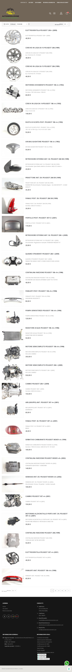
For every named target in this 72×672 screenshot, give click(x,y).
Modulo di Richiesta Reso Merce (45, 652)
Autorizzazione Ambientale (44, 640)
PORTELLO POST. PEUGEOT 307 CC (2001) (41, 218)
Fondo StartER (41, 650)
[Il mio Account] (61, 13)
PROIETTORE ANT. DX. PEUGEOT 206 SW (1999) (43, 178)
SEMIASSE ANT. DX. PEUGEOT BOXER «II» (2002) (43, 477)
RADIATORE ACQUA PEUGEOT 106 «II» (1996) (42, 328)
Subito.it (17, 616)
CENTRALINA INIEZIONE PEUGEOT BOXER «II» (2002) (45, 458)
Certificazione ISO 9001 (43, 644)
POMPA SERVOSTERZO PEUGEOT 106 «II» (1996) (43, 310)
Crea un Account (62, 2)
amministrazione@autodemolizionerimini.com (51, 625)
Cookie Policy (42, 656)
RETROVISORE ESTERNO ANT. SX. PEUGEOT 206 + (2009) (46, 235)
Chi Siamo (38, 2)
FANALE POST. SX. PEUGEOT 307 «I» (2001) (41, 421)
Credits (21, 668)
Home (4, 606)
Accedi (31, 2)
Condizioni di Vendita (42, 637)
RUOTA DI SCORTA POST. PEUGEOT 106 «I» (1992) (44, 122)
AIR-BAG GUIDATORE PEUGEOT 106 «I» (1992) (42, 142)
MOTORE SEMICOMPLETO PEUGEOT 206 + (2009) (43, 365)
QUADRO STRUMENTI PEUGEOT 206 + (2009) (42, 254)
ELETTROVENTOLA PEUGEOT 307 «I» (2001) (41, 552)
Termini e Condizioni (44, 658)
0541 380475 (42, 615)
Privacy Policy (42, 654)
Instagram (8, 616)
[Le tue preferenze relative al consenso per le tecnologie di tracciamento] (69, 669)
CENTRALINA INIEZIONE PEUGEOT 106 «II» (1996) (44, 272)
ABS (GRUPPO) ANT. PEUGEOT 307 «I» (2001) (42, 402)
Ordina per (12, 24)
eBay (13, 616)
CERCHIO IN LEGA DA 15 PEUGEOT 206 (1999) (42, 48)
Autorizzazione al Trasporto (44, 642)
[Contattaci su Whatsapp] (66, 663)
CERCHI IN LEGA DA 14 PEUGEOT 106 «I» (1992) (43, 103)
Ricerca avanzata (49, 2)
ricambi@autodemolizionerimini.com (48, 620)
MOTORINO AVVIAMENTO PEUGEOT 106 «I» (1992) (44, 85)
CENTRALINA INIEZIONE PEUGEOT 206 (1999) (42, 533)
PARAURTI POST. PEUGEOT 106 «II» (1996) (41, 291)
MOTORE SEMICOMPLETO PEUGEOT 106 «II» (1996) (44, 346)
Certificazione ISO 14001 (43, 646)
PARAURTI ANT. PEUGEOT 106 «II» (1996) (40, 570)
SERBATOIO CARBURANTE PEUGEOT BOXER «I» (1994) (45, 439)
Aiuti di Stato (40, 648)
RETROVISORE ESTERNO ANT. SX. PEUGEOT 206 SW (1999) (47, 159)
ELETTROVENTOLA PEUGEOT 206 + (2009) (41, 30)
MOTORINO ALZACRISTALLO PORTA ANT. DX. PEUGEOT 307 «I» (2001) (46, 515)
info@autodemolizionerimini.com (47, 629)
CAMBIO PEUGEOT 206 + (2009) (37, 384)
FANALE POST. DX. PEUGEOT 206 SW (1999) (41, 198)
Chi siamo (5, 608)
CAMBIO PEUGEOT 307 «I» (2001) (37, 496)
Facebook (4, 616)
